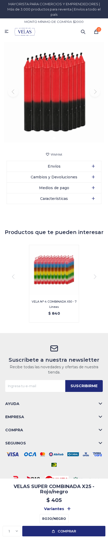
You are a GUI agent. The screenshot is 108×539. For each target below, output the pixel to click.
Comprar (67, 531)
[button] (83, 31)
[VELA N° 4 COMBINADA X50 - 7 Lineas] (54, 270)
